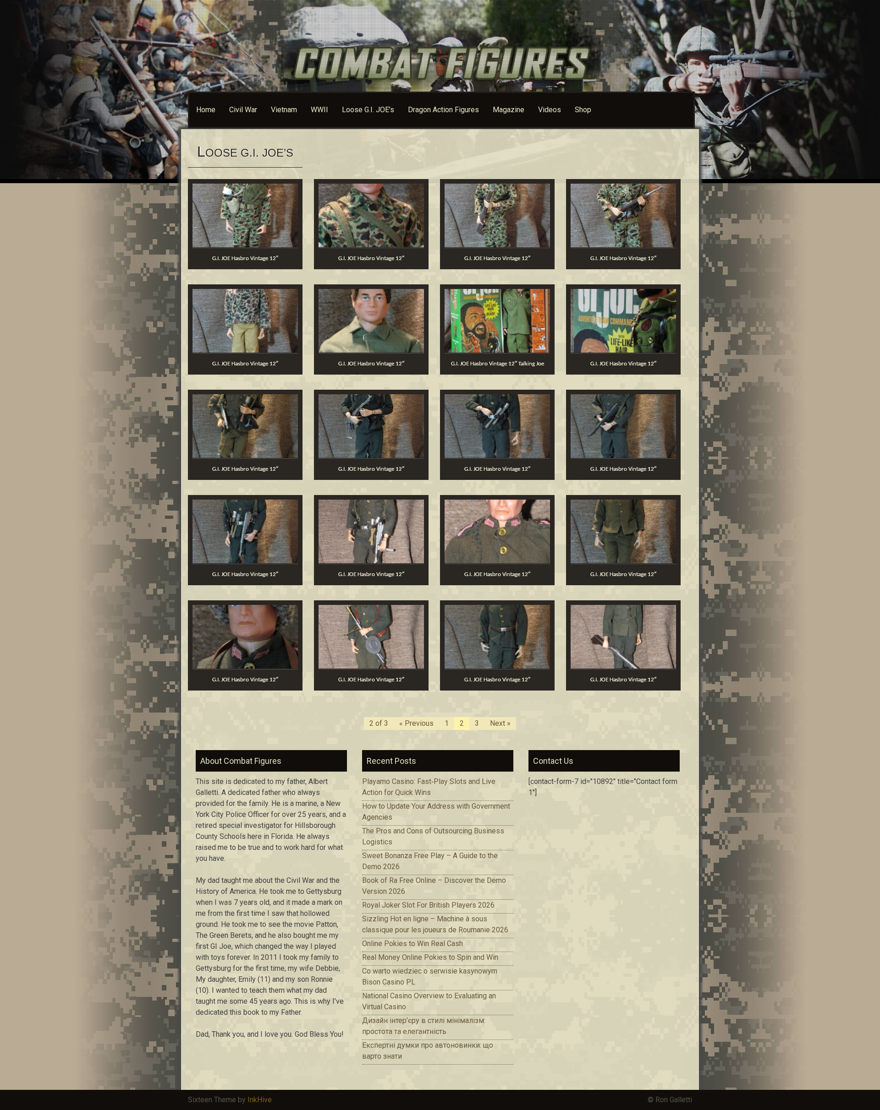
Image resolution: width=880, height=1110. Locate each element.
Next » (500, 723)
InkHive (260, 1099)
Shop (583, 109)
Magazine (508, 109)
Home (205, 109)
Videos (549, 109)
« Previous (416, 723)
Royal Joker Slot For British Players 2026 (428, 905)
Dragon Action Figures (443, 109)
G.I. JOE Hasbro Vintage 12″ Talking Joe (497, 364)
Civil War (243, 109)
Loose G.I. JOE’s (368, 109)
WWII (319, 109)
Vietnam (284, 109)
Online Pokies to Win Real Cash (412, 943)
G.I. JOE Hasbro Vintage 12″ (245, 258)
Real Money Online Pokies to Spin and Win (430, 957)
